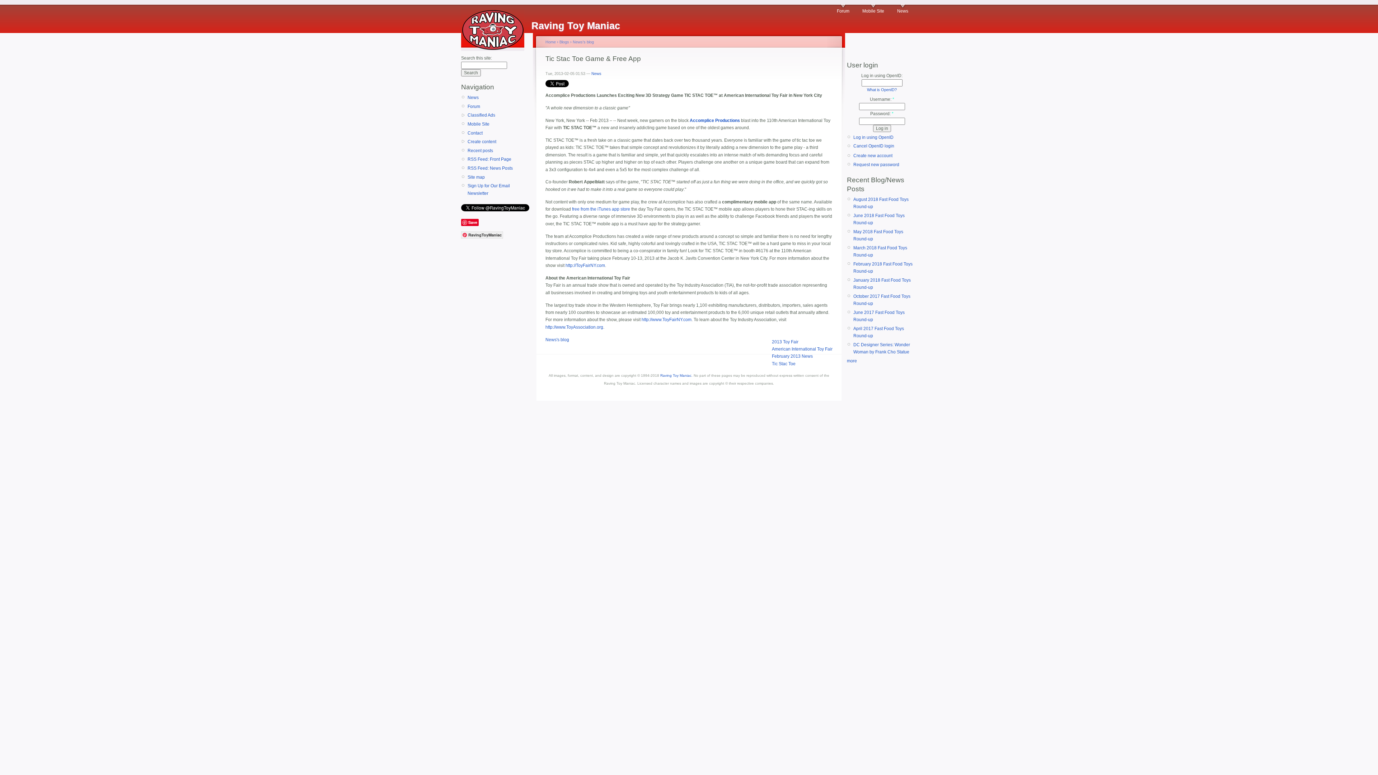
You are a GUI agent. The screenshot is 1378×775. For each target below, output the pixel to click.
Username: (882, 99)
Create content (482, 141)
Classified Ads (481, 115)
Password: (882, 113)
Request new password (876, 164)
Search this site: (476, 58)
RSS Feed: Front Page (489, 159)
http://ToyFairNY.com (585, 265)
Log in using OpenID (873, 137)
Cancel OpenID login (873, 146)
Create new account (872, 155)
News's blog (583, 42)
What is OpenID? (882, 90)
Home (550, 42)
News (902, 11)
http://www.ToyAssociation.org (574, 327)
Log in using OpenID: (882, 75)
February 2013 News (792, 356)
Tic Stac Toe (784, 363)
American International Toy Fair (802, 349)
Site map (476, 177)
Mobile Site (873, 11)
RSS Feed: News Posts (490, 168)
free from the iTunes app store (601, 209)
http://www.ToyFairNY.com (667, 319)
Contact (475, 133)
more (852, 360)
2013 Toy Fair (785, 341)
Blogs (564, 42)
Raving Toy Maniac (676, 375)
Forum (843, 11)
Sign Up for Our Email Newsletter (489, 189)
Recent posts (480, 150)
